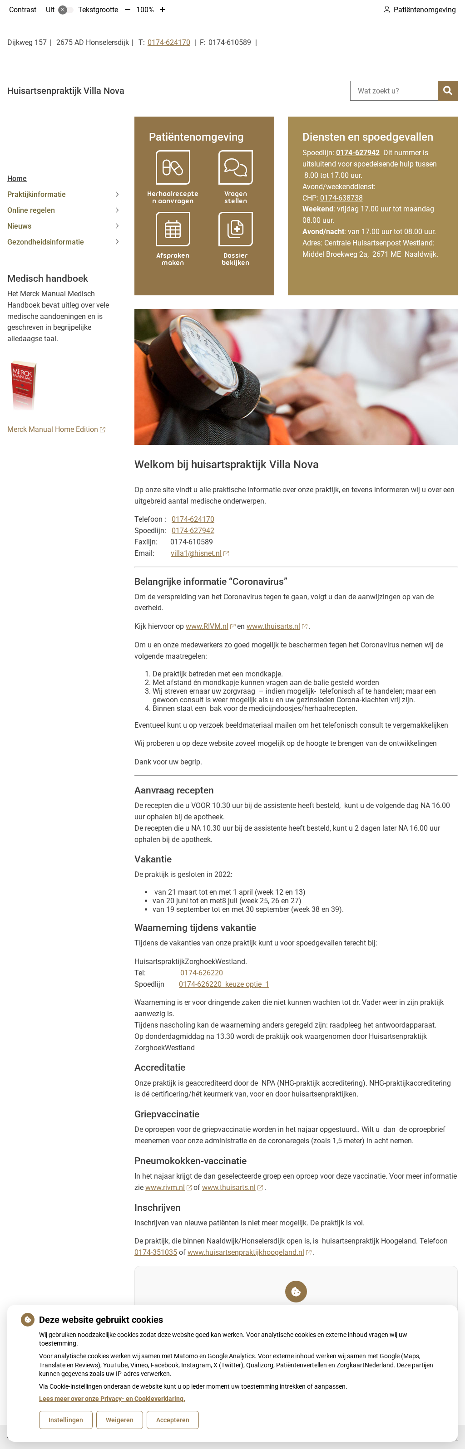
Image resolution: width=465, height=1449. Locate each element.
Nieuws (19, 226)
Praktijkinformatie (36, 194)
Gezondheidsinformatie (45, 242)
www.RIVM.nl (207, 626)
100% (145, 9)
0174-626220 (201, 973)
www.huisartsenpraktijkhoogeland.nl (246, 1252)
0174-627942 (193, 530)
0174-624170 (193, 519)
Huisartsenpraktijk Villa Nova (65, 90)
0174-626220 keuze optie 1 (224, 984)
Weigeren (120, 1420)
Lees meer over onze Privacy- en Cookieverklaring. (112, 1398)
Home (17, 178)
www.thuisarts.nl (273, 626)
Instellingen (66, 1420)
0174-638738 (341, 198)
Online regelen (31, 210)
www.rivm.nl (165, 1187)
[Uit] (66, 10)
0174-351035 (155, 1252)
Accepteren (172, 1420)
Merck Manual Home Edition (52, 429)
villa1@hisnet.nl (196, 553)
